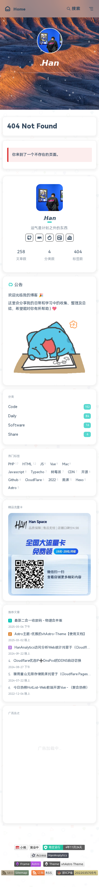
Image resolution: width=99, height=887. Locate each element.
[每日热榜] (49, 238)
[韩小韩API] (39, 238)
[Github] (29, 238)
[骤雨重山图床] (60, 238)
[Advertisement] (49, 768)
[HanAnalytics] (70, 238)
